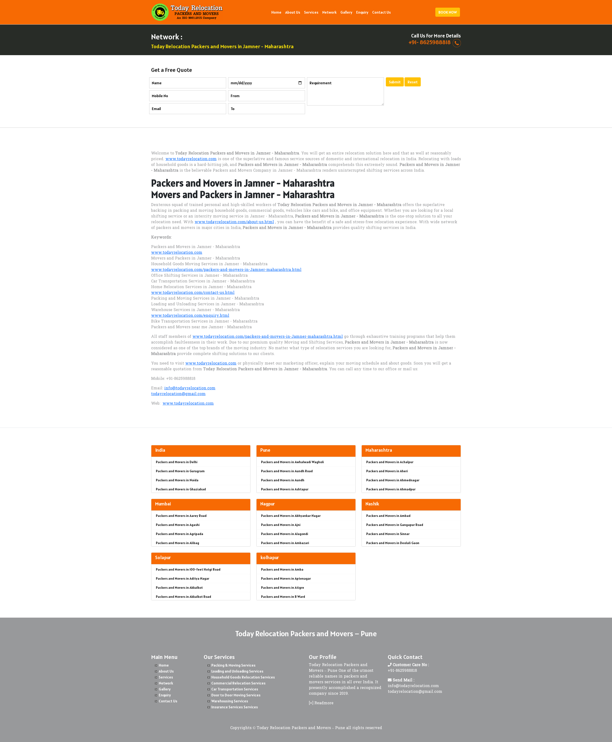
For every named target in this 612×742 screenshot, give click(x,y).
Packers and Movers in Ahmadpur (390, 489)
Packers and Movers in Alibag (177, 543)
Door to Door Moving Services (236, 695)
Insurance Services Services (234, 707)
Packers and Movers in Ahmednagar (392, 480)
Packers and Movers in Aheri (387, 471)
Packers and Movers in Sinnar (388, 534)
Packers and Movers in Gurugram (180, 471)
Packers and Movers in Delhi (176, 462)
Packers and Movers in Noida (177, 480)
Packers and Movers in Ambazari (285, 543)
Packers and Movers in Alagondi (284, 534)
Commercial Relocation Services (238, 683)
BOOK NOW (447, 12)
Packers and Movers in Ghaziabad (181, 489)
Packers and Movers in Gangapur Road (394, 525)
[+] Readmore (321, 703)
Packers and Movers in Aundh (282, 480)
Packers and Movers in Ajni (281, 525)
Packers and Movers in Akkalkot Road (183, 596)
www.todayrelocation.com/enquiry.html (190, 316)
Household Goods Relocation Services (243, 677)
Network (329, 12)
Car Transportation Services (234, 689)
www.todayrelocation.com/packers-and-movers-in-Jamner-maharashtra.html (226, 270)
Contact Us (381, 12)
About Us (292, 12)
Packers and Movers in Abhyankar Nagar (291, 516)
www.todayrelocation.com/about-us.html (234, 222)
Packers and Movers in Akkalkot (179, 587)
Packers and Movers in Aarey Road (181, 516)
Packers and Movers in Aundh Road (287, 471)
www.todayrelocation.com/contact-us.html (193, 293)
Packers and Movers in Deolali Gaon (392, 543)
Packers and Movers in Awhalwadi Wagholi (292, 462)
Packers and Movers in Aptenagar (286, 578)
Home (276, 12)
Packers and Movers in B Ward (283, 596)
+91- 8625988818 (430, 42)
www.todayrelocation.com (191, 159)
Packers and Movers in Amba (282, 569)
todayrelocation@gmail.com (178, 394)
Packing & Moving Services (233, 665)
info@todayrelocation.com (189, 388)
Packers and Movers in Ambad (388, 516)
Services (311, 12)
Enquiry (362, 12)
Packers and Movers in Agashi (178, 525)
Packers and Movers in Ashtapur (284, 489)
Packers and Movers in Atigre (282, 587)
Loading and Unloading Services (237, 671)
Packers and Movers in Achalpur (389, 462)
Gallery (346, 12)
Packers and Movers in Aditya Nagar (182, 578)
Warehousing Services (229, 701)
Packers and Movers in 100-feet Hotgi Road (188, 569)
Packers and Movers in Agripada (179, 534)
